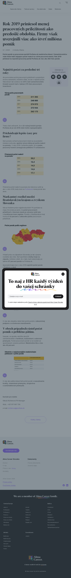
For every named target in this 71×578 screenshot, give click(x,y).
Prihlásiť (58, 296)
